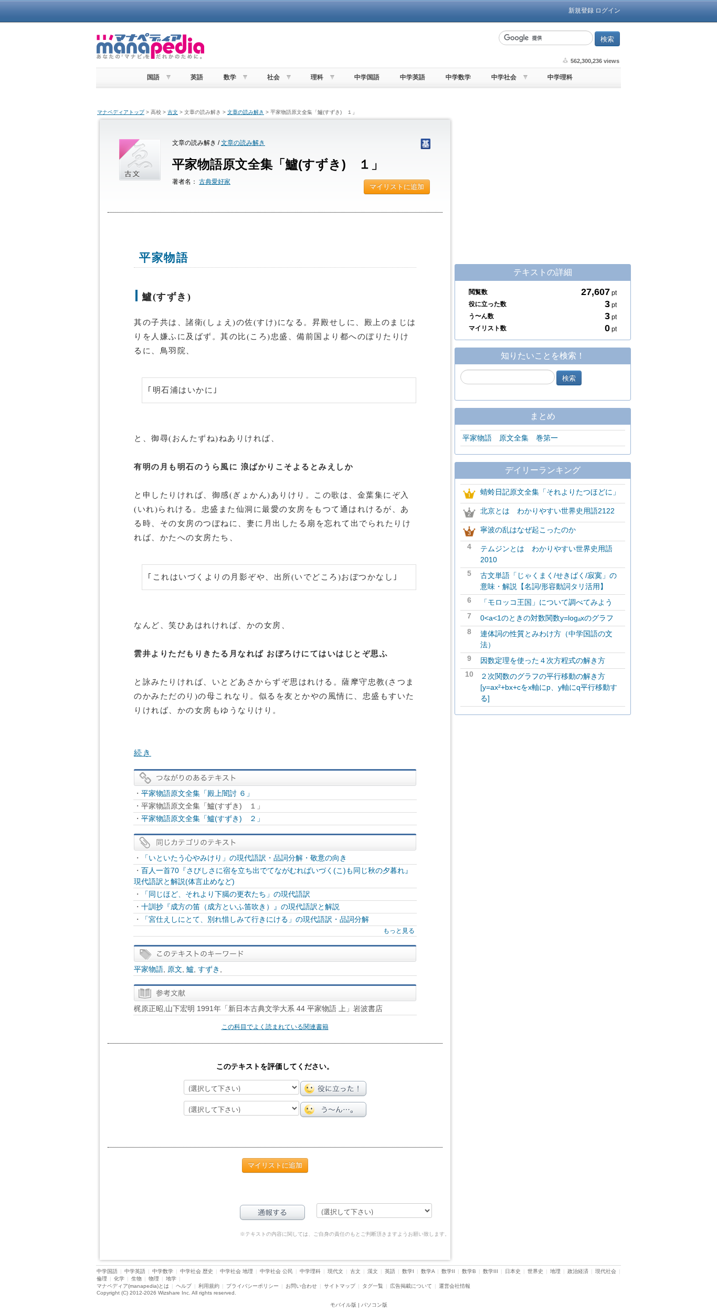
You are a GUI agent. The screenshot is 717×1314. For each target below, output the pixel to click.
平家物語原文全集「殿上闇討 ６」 (197, 793)
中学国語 (366, 77)
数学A (428, 1271)
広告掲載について (411, 1286)
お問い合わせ (301, 1286)
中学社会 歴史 (196, 1271)
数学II (448, 1271)
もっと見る (399, 930)
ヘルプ (184, 1286)
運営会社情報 (454, 1286)
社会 (273, 77)
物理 (154, 1278)
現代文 (335, 1271)
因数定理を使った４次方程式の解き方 (542, 660)
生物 (136, 1278)
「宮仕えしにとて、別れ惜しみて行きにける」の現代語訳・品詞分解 (255, 919)
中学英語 (412, 77)
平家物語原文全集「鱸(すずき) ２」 (202, 818)
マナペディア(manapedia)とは (133, 1286)
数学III (490, 1271)
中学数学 (458, 77)
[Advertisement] (350, 46)
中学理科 (560, 77)
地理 (555, 1271)
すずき (209, 969)
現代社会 (605, 1271)
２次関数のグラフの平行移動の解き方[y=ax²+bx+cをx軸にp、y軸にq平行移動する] (548, 687)
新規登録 (581, 10)
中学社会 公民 (276, 1271)
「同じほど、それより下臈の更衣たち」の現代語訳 (225, 894)
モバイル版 (343, 1305)
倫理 (102, 1278)
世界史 (535, 1271)
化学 (119, 1278)
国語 (153, 77)
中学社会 (503, 77)
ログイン (607, 10)
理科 (317, 77)
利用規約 (208, 1286)
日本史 (513, 1271)
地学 (171, 1278)
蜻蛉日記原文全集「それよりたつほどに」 (550, 492)
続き (142, 753)
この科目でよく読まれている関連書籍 (275, 1027)
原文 (174, 969)
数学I (408, 1271)
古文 (172, 112)
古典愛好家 (214, 181)
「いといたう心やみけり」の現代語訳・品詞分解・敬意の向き (244, 858)
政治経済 (577, 1271)
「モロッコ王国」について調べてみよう (546, 602)
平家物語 (148, 969)
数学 (230, 77)
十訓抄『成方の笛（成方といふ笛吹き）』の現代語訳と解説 (240, 906)
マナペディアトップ (120, 112)
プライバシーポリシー (252, 1286)
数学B (469, 1271)
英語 (197, 77)
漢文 (372, 1271)
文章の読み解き (245, 112)
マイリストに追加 (397, 187)
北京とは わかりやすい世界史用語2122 (547, 511)
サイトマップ (339, 1286)
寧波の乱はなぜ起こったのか (528, 529)
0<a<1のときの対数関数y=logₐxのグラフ (547, 618)
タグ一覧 (372, 1286)
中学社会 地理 (236, 1271)
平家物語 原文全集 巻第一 (510, 438)
